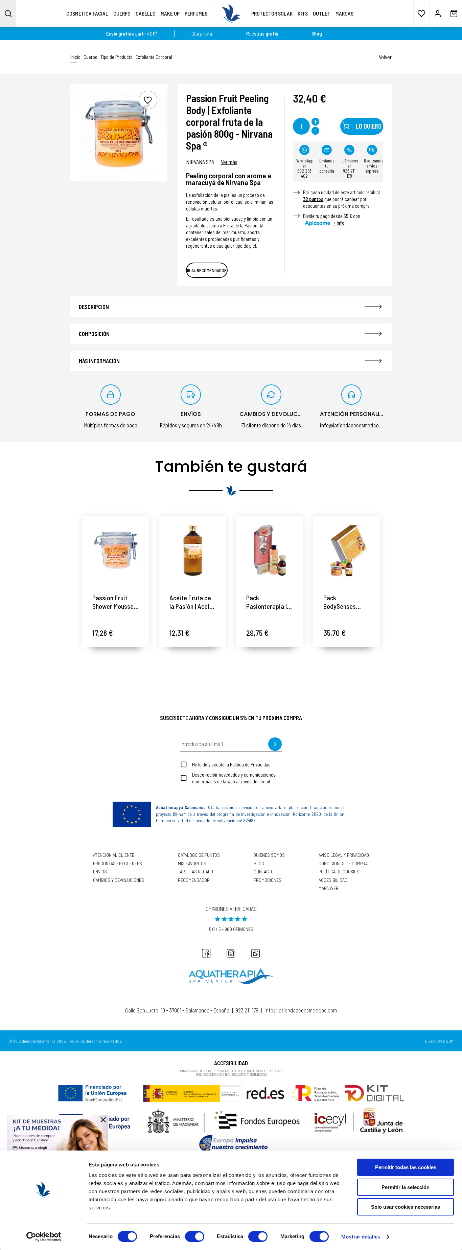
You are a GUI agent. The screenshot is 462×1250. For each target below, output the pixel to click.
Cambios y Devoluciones (118, 880)
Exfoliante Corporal (154, 57)
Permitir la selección (406, 1187)
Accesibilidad (333, 880)
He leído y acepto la (231, 764)
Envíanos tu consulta (326, 166)
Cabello (146, 13)
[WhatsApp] (256, 953)
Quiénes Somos (269, 855)
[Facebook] (206, 953)
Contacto (264, 871)
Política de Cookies (339, 871)
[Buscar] (8, 13)
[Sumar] (315, 122)
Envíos (100, 871)
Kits (303, 13)
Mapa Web (329, 888)
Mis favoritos (192, 863)
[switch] (194, 1236)
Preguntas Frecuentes (117, 863)
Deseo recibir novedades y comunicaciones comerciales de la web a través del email (234, 778)
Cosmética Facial (87, 13)
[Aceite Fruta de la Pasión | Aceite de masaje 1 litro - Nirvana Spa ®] (192, 549)
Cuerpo (122, 13)
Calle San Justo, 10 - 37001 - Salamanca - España (177, 1010)
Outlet (321, 13)
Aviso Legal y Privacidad (344, 855)
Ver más (229, 161)
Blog (259, 863)
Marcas (344, 13)
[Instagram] (231, 953)
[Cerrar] (103, 1120)
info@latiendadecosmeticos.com (300, 1010)
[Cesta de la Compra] (454, 13)
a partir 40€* (131, 33)
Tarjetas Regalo (195, 871)
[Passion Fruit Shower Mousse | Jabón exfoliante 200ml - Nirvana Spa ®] (115, 549)
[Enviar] (275, 744)
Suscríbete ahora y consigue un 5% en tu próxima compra (231, 717)
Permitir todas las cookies (405, 1167)
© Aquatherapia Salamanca (31, 1041)
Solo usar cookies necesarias (405, 1207)
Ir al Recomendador (207, 270)
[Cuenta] (438, 13)
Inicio (75, 57)
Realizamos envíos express (373, 166)
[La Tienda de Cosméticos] (231, 13)
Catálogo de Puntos (199, 855)
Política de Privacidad (250, 764)
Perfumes (196, 13)
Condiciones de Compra (343, 863)
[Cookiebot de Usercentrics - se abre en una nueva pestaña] (43, 1237)
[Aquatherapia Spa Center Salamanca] (231, 976)
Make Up (170, 13)
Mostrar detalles (360, 1237)
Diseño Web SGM (439, 1041)
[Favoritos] (421, 13)
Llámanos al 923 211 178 (350, 168)
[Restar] (315, 131)
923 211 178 (246, 1010)
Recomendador (194, 880)
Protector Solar (272, 13)
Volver (385, 56)
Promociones (267, 880)
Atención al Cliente (113, 855)
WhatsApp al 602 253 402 (305, 168)
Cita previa (201, 33)
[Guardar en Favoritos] (148, 100)
